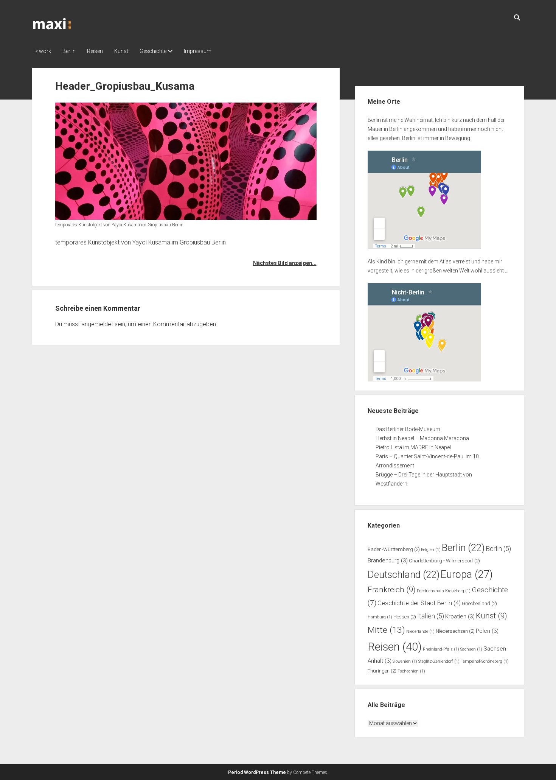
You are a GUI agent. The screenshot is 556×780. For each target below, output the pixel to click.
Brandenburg (388, 560)
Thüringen (382, 671)
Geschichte (153, 51)
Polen (487, 630)
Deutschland (404, 574)
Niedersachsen (455, 631)
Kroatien (460, 616)
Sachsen (471, 649)
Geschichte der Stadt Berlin (419, 603)
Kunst (121, 51)
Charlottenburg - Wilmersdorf (444, 561)
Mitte (386, 630)
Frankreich (392, 589)
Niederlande (420, 631)
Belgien (431, 549)
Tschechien (411, 671)
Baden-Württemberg (394, 549)
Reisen (95, 51)
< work (43, 51)
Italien (430, 616)
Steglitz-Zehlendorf (439, 661)
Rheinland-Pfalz (441, 649)
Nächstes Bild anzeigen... (284, 263)
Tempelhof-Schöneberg (485, 661)
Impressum (197, 51)
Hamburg (380, 617)
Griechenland (479, 603)
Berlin (69, 51)
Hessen (404, 617)
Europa (467, 574)
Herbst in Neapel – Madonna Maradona (422, 438)
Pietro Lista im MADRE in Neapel (413, 447)
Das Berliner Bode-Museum (408, 429)
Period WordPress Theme (257, 772)
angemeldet (97, 324)
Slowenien (405, 661)
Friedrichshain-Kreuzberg (444, 591)
